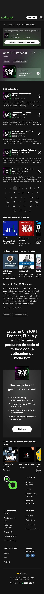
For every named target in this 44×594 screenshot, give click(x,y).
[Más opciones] (39, 53)
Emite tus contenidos (30, 502)
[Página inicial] (4, 24)
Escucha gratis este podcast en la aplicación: (21, 31)
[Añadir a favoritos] (33, 53)
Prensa (28, 489)
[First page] (6, 188)
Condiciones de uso (9, 519)
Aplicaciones (30, 520)
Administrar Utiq (10, 536)
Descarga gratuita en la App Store (22, 42)
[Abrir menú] (41, 17)
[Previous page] (11, 188)
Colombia (23, 573)
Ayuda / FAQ (30, 524)
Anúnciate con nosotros (31, 495)
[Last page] (30, 211)
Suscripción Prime (33, 529)
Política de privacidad (8, 526)
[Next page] (25, 211)
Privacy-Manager (10, 541)
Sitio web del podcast (11, 308)
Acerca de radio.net (29, 483)
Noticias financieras (20, 61)
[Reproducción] (38, 73)
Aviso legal (8, 532)
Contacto (29, 515)
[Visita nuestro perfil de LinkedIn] (28, 555)
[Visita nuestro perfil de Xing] (33, 555)
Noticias (7, 61)
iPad (5, 558)
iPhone (6, 553)
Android (7, 562)
